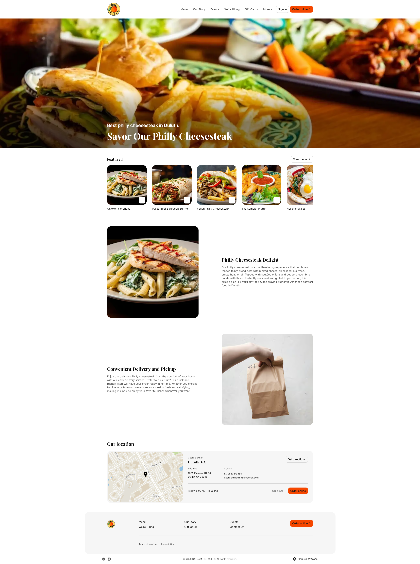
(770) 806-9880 (233, 473)
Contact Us (237, 526)
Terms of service (148, 544)
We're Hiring (232, 9)
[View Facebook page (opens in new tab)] (104, 559)
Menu (184, 9)
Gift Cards (251, 9)
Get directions (297, 459)
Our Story (199, 9)
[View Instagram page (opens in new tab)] (109, 559)
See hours (277, 490)
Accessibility (167, 544)
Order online (298, 490)
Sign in (282, 9)
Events (214, 9)
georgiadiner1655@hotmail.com (241, 477)
